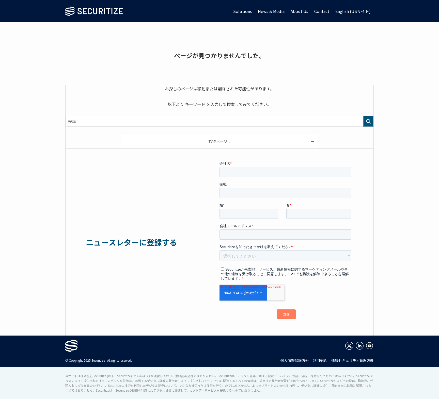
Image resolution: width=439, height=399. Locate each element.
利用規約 (320, 360)
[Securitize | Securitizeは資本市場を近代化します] (94, 11)
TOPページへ (219, 141)
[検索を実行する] (368, 121)
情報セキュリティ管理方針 (352, 360)
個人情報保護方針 (294, 360)
